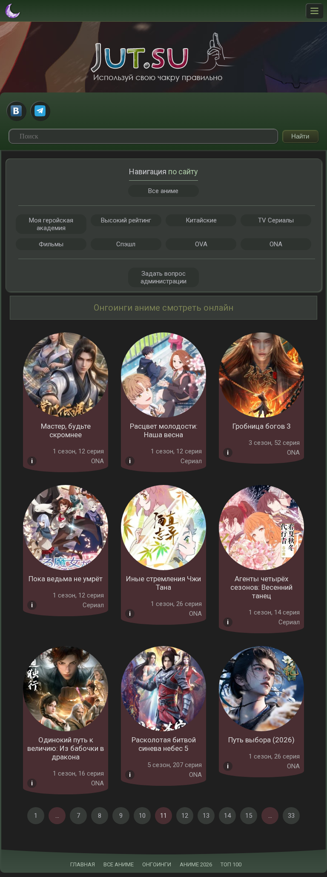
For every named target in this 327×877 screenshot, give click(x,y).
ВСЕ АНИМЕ (118, 864)
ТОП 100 (231, 864)
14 (227, 815)
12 (184, 815)
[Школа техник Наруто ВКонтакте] (16, 111)
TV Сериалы (276, 220)
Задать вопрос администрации (163, 277)
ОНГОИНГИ (156, 864)
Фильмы (51, 244)
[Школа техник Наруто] (163, 57)
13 (206, 815)
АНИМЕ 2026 (196, 864)
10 (142, 815)
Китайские (201, 220)
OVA (201, 244)
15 (248, 815)
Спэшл (125, 244)
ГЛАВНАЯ (82, 864)
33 (291, 815)
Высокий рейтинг (126, 220)
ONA (276, 244)
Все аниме (163, 191)
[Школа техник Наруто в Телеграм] (40, 111)
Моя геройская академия (51, 224)
